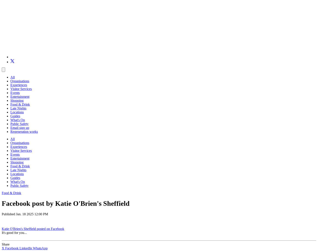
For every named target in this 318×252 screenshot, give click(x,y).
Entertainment (19, 96)
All (12, 77)
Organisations (19, 81)
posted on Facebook (50, 229)
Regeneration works (24, 131)
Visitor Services (21, 89)
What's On (17, 120)
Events (15, 93)
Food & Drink (20, 104)
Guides (15, 116)
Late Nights (18, 108)
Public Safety (19, 124)
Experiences (18, 85)
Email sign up (19, 128)
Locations (17, 112)
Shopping (17, 100)
